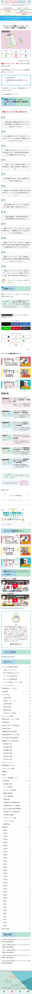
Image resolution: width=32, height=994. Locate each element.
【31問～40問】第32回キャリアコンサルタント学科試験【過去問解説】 (16, 946)
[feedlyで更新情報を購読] (23, 340)
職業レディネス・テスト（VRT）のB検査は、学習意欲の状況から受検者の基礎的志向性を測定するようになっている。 (16, 259)
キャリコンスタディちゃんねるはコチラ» (12, 608)
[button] (26, 56)
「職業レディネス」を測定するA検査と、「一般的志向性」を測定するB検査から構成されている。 (16, 167)
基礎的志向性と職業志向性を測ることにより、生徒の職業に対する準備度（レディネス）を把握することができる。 (16, 124)
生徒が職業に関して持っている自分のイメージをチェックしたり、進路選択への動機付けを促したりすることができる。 (16, 138)
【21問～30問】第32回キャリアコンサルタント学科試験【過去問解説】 (16, 951)
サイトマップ (23, 980)
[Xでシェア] (5, 622)
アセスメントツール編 (7, 315)
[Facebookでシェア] (5, 626)
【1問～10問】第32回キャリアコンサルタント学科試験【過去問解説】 (16, 962)
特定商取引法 (23, 982)
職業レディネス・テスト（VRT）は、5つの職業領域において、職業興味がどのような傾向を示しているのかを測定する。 (16, 231)
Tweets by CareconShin (7, 656)
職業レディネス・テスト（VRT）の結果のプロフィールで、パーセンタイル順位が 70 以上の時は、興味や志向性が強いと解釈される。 (16, 273)
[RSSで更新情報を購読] (16, 344)
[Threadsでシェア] (12, 626)
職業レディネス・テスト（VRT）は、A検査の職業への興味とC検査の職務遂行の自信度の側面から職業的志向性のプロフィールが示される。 (16, 245)
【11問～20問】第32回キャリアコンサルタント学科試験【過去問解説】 (15, 956)
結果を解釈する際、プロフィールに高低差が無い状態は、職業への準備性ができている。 (16, 206)
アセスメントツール (19, 315)
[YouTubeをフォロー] (8, 340)
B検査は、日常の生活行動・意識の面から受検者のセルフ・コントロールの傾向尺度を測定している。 (16, 193)
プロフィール (8, 982)
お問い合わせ (8, 980)
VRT (27, 315)
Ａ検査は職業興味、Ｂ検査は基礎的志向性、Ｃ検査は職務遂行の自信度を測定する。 (16, 217)
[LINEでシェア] (26, 626)
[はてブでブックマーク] (19, 626)
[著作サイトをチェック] (8, 336)
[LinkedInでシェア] (16, 631)
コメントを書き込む (16, 495)
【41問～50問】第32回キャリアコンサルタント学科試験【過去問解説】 (16, 940)
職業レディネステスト (7, 317)
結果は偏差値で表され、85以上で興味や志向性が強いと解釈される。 (16, 180)
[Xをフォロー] (23, 336)
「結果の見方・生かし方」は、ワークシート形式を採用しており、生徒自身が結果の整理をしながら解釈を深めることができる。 (16, 152)
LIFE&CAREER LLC (16, 985)
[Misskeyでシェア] (26, 622)
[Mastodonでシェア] (12, 622)
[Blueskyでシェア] (19, 622)
